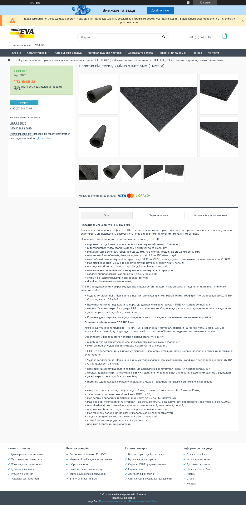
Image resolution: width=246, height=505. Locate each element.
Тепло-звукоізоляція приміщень (88, 473)
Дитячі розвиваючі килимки (27, 454)
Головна (16, 52)
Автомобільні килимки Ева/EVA (88, 454)
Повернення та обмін (172, 52)
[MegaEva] (24, 35)
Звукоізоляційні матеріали (34, 60)
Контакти (213, 52)
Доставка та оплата (140, 52)
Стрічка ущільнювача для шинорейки (150, 478)
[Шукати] (163, 37)
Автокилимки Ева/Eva (68, 52)
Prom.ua (141, 494)
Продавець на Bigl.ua (123, 497)
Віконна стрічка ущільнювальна (146, 454)
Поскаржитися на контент (113, 501)
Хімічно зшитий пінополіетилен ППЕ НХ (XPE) (82, 60)
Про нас (197, 52)
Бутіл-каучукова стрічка (142, 459)
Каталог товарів (37, 52)
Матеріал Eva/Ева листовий (105, 52)
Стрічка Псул (136, 469)
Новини (191, 473)
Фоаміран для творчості (25, 478)
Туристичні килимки (22, 469)
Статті (190, 478)
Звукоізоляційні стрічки (141, 473)
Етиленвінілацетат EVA (83, 478)
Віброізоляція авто (80, 464)
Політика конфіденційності (144, 501)
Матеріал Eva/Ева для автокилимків (91, 459)
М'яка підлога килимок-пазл (27, 464)
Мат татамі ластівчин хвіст (26, 459)
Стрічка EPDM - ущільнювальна (147, 464)
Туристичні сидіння (22, 473)
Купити (24, 102)
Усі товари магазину (198, 459)
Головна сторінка (197, 454)
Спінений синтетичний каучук (87, 469)
